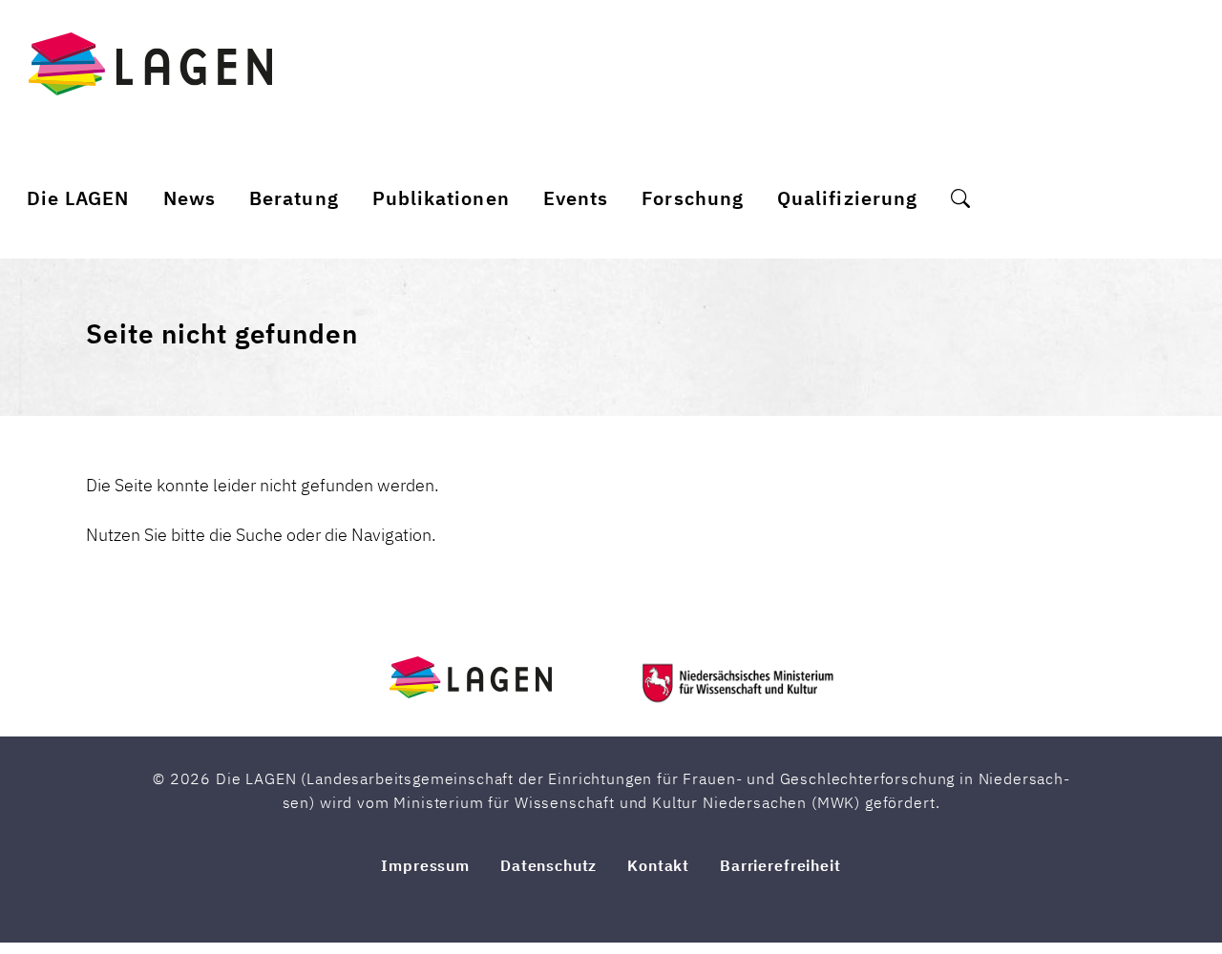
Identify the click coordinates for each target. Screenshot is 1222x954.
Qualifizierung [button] (847, 198)
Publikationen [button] (441, 198)
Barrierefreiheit (780, 865)
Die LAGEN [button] (78, 198)
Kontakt (658, 865)
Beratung (293, 198)
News (189, 198)
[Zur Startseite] (150, 64)
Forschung (693, 198)
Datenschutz (548, 865)
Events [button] (575, 198)
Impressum (425, 865)
